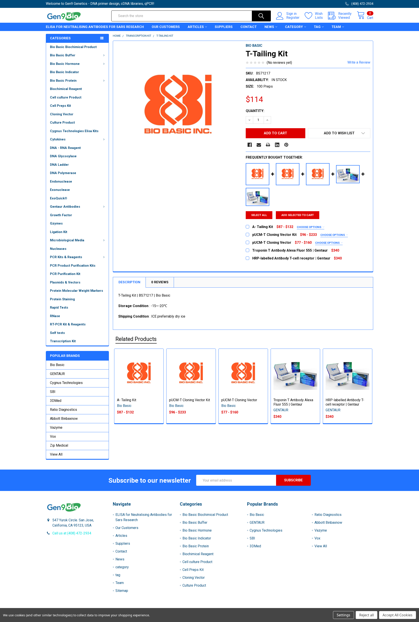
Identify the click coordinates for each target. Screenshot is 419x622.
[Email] (259, 145)
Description (129, 282)
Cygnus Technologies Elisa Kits (74, 131)
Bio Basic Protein (63, 81)
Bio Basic (57, 365)
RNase (55, 316)
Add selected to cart (297, 215)
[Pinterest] (286, 145)
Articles (196, 27)
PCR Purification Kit (65, 274)
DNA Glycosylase (63, 156)
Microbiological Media (67, 240)
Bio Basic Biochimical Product (73, 47)
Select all (259, 215)
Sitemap (121, 591)
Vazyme (56, 427)
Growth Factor (61, 215)
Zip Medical (59, 445)
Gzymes (56, 223)
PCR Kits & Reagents (66, 257)
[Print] (268, 145)
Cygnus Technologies (66, 383)
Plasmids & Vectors (65, 282)
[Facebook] (250, 145)
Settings (343, 615)
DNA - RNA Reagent (65, 148)
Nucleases (58, 249)
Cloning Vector (61, 114)
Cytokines (57, 139)
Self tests (57, 333)
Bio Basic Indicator (64, 72)
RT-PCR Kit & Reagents (68, 324)
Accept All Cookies (397, 615)
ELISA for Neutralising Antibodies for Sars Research (95, 27)
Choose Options (309, 227)
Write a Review (358, 62)
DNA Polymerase (63, 173)
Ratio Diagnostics (63, 410)
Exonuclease (60, 190)
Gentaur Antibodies (65, 207)
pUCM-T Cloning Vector (239, 400)
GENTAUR (57, 374)
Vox (53, 436)
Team (336, 27)
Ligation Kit (58, 232)
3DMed (55, 401)
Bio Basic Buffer (62, 55)
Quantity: (255, 111)
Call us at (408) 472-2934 (71, 533)
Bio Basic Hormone (65, 64)
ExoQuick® (58, 198)
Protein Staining (62, 299)
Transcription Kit (63, 341)
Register (292, 18)
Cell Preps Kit (60, 106)
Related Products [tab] (136, 339)
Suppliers (224, 27)
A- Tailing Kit (126, 400)
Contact (248, 27)
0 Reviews (159, 282)
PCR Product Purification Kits (72, 266)
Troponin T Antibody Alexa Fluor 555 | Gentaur (293, 402)
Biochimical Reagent (66, 89)
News (269, 27)
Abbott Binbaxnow (64, 418)
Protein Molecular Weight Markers (76, 291)
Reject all (366, 615)
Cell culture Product (65, 97)
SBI (52, 392)
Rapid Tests (59, 307)
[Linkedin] (277, 145)
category (294, 27)
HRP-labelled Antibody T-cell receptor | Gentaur (345, 402)
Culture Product (62, 122)
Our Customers (166, 27)
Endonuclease (61, 181)
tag (317, 27)
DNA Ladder (59, 165)
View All (56, 454)
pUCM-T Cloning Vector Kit (189, 400)
